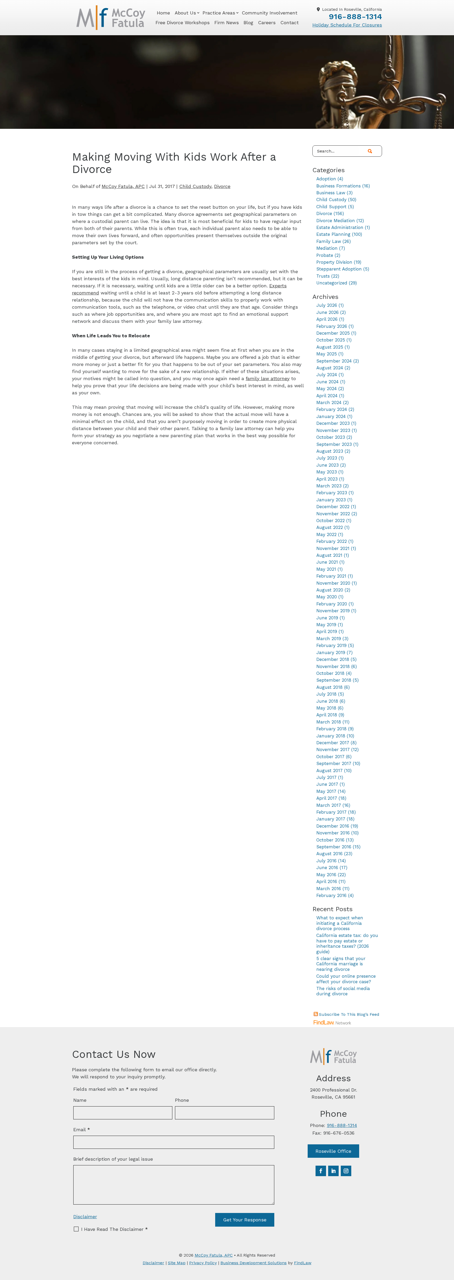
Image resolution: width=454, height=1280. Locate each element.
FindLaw (302, 1262)
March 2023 (329, 485)
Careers (267, 22)
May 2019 (326, 624)
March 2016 (328, 888)
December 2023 (333, 423)
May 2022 (326, 534)
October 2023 (330, 437)
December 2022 (332, 506)
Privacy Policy (203, 1262)
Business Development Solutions (253, 1262)
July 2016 (326, 860)
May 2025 (326, 353)
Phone (182, 1100)
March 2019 (328, 638)
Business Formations (338, 185)
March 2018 (328, 722)
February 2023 (331, 492)
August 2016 (329, 853)
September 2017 (333, 763)
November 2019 (333, 610)
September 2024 (334, 361)
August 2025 (329, 347)
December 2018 (332, 659)
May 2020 (326, 596)
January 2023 (331, 499)
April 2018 (326, 714)
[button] (448, 1242)
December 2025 (333, 333)
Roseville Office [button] (333, 1151)
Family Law (328, 241)
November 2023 (333, 430)
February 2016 (331, 895)
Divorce (222, 186)
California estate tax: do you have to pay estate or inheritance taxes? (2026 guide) (347, 943)
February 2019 (331, 645)
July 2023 (326, 458)
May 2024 (326, 388)
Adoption (326, 178)
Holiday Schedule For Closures (347, 25)
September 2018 (333, 680)
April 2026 (327, 319)
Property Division (334, 262)
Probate (324, 255)
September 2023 (334, 444)
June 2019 (327, 617)
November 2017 (333, 749)
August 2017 (329, 770)
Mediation (327, 248)
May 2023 (326, 472)
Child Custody (195, 186)
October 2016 (330, 840)
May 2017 (326, 791)
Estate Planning (333, 234)
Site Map (176, 1262)
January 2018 (330, 735)
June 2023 (327, 465)
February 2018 (331, 728)
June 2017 (327, 784)
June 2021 (327, 562)
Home (163, 13)
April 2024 (327, 395)
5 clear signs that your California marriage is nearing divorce (340, 964)
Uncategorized (331, 282)
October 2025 (330, 340)
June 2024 (327, 381)
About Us (185, 13)
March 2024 (329, 402)
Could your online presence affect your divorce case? (346, 978)
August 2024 (329, 367)
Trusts (323, 276)
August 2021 (329, 555)
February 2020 (331, 603)
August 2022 (329, 527)
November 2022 (333, 513)
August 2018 (329, 687)
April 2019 (326, 631)
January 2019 (330, 652)
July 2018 (326, 694)
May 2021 (326, 569)
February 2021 (331, 576)
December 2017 (332, 742)
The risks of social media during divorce (343, 991)
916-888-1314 (355, 16)
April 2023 (327, 479)
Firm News (226, 22)
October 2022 (330, 520)
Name (79, 1100)
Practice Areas (219, 13)
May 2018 (326, 708)
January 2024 (331, 416)
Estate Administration (339, 227)
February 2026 (331, 326)
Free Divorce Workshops (183, 22)
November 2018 (333, 666)
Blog (248, 22)
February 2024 (331, 409)
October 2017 (330, 756)
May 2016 (326, 874)
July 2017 (326, 777)
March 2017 (328, 805)
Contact (289, 22)
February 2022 (331, 541)
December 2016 (332, 826)
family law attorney (268, 378)
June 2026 (327, 312)
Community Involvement (269, 13)
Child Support (331, 206)
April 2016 (326, 881)
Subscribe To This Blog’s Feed (349, 1014)
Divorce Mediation (335, 220)
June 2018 (327, 701)
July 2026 (326, 305)
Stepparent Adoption (339, 269)
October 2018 (330, 673)
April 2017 (326, 798)
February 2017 (331, 812)
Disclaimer (85, 1216)
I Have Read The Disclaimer (114, 1229)
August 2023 (329, 451)
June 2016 (327, 867)
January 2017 (330, 819)
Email (81, 1129)
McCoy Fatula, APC (123, 186)
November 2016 (333, 832)
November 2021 (332, 548)
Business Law (330, 192)
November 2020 (333, 583)
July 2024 (326, 374)
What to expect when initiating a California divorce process (339, 923)
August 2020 (329, 590)
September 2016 (333, 846)
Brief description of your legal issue (113, 1159)
